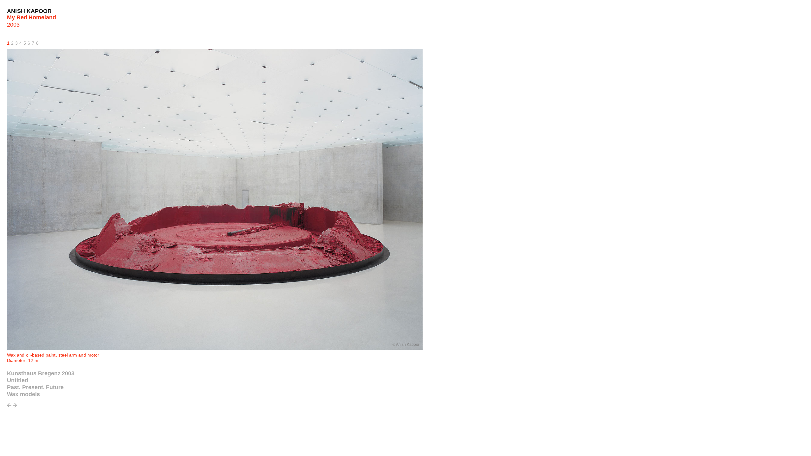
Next (15, 407)
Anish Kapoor (29, 11)
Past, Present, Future (35, 387)
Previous (9, 407)
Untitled (17, 380)
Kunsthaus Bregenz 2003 (40, 373)
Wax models (23, 394)
